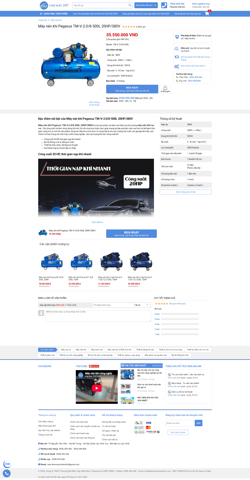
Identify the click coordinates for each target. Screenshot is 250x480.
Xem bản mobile (178, 432)
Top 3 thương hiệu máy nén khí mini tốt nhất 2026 (95, 14)
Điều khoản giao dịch (47, 426)
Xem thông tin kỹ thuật (94, 103)
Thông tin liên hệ (45, 435)
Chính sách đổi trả (109, 440)
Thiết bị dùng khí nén (145, 350)
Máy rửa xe (66, 350)
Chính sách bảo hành (79, 422)
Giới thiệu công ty (45, 421)
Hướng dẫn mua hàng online (114, 422)
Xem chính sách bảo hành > (193, 66)
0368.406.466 (174, 395)
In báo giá (165, 91)
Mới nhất (60, 305)
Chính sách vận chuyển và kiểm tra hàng (85, 427)
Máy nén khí (81, 350)
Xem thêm (97, 222)
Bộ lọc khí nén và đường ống (100, 355)
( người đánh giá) (177, 303)
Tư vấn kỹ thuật (108, 426)
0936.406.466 (174, 386)
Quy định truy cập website (49, 430)
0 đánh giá (140, 27)
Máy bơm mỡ (97, 350)
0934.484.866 (174, 378)
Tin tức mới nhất (136, 365)
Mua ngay (132, 89)
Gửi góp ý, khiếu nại (110, 431)
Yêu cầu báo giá (109, 435)
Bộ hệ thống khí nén (180, 355)
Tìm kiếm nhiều (46, 350)
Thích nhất (71, 305)
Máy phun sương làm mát (156, 355)
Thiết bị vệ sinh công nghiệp (71, 355)
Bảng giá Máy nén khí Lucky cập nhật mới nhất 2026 (146, 14)
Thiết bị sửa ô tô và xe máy (170, 350)
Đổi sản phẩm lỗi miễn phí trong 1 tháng (196, 58)
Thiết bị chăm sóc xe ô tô (197, 350)
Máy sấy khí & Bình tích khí (119, 350)
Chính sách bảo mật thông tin (82, 438)
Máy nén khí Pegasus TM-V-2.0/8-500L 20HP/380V (65, 125)
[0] (207, 14)
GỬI (199, 423)
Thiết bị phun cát (47, 355)
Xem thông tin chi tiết (185, 192)
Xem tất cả (156, 366)
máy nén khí (143, 125)
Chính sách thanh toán (79, 433)
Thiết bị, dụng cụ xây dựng (128, 355)
